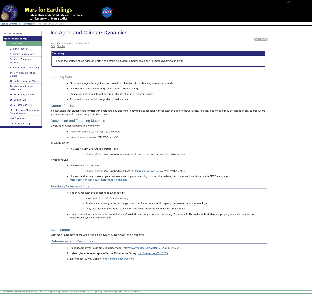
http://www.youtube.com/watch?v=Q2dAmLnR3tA (151, 248)
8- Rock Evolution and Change (25, 67)
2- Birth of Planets (18, 49)
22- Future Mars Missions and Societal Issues (24, 112)
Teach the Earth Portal (12, 33)
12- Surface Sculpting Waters (24, 81)
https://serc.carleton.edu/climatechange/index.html (98, 179)
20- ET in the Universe (21, 105)
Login (289, 2)
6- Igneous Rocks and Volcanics (20, 61)
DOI (53, 46)
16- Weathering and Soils (22, 94)
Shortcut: (64, 292)
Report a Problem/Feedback (128, 292)
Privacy (99, 292)
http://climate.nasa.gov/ (118, 198)
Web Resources (18, 118)
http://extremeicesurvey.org (118, 258)
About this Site (44, 292)
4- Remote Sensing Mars (22, 54)
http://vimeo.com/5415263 (153, 253)
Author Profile (261, 39)
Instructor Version (80, 131)
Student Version (79, 137)
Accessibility (32, 292)
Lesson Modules (26, 24)
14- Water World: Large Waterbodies (21, 88)
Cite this (61, 46)
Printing (55, 292)
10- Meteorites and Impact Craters (22, 74)
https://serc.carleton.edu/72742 (81, 292)
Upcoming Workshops (21, 123)
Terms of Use (109, 292)
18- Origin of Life (18, 100)
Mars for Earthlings (9, 24)
